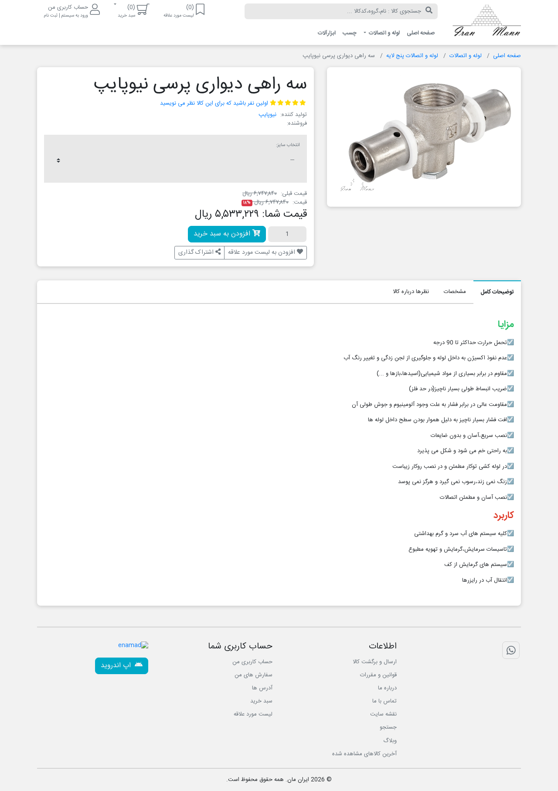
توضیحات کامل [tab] (497, 292)
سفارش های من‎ (253, 675)
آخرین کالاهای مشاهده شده (364, 754)
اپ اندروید (117, 666)
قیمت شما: (284, 214)
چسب (350, 33)
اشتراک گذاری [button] (196, 252)
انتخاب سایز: (288, 145)
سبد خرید (261, 701)
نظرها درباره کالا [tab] (411, 292)
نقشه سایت (383, 714)
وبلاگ (390, 741)
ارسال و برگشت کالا (375, 662)
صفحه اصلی (421, 33)
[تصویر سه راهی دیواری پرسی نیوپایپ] (427, 133)
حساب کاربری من (252, 662)
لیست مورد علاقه (253, 714)
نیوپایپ (267, 114)
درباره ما (387, 688)
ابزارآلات (327, 33)
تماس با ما (384, 701)
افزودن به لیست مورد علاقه (262, 252)
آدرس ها (262, 688)
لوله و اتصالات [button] (383, 33)
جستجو (388, 727)
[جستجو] (429, 11)
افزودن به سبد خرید (223, 234)
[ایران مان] (486, 22)
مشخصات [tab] (455, 292)
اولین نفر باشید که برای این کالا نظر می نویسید (214, 103)
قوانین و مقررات (378, 675)
